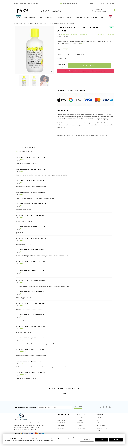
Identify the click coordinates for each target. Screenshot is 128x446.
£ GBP (91, 3)
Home (16, 23)
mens (95, 17)
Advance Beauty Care (30, 23)
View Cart (79, 420)
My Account (80, 417)
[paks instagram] (103, 407)
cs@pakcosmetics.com (100, 11)
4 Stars (106, 34)
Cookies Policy (61, 423)
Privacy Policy (61, 420)
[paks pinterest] (106, 407)
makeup (68, 17)
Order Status (80, 425)
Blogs (98, 430)
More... (102, 17)
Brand (19, 16)
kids (88, 17)
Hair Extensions (29, 17)
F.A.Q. (58, 417)
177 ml (65, 49)
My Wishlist (80, 423)
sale (97, 423)
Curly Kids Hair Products (45, 23)
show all (64, 393)
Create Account (61, 428)
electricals (79, 17)
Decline (101, 439)
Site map (98, 420)
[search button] (40, 11)
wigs (40, 17)
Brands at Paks (100, 425)
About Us (99, 417)
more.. (83, 43)
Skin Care (59, 17)
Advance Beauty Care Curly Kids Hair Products (74, 34)
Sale (110, 16)
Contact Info (61, 425)
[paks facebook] (97, 407)
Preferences (87, 439)
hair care (48, 17)
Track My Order (81, 428)
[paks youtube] (109, 407)
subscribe (78, 407)
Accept (116, 439)
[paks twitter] (100, 407)
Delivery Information (102, 428)
